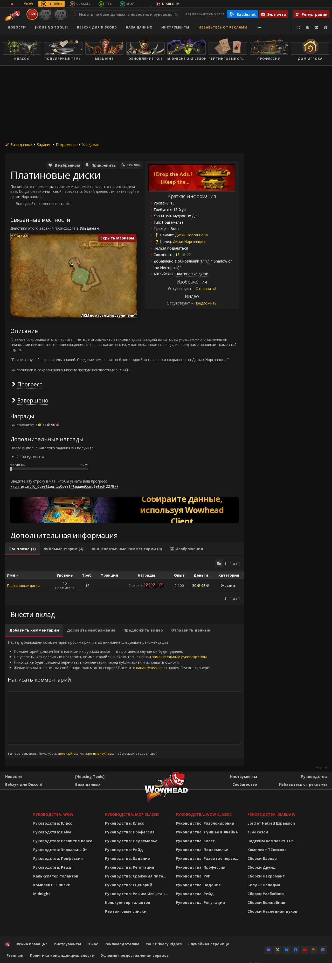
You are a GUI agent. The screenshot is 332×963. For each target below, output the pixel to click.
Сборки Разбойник (265, 893)
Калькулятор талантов (55, 876)
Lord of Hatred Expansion (271, 823)
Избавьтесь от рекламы (222, 27)
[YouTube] (305, 950)
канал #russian (149, 667)
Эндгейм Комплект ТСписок (273, 840)
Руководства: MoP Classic (132, 814)
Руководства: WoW (53, 814)
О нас (92, 943)
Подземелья (67, 144)
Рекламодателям (122, 943)
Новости (17, 27)
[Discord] (268, 950)
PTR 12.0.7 (60, 14)
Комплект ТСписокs (267, 849)
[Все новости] (12, 4)
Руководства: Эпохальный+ (60, 849)
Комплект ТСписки (52, 884)
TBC (108, 4)
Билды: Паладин (263, 884)
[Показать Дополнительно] (259, 27)
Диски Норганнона (191, 234)
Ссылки (134, 164)
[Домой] (7, 945)
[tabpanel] (124, 580)
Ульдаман (90, 144)
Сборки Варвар (262, 858)
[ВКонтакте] (323, 950)
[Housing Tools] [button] (51, 27)
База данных (139, 27)
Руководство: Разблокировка (205, 823)
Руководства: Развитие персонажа (65, 840)
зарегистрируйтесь (99, 753)
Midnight (41, 893)
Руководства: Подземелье (131, 840)
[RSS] (314, 950)
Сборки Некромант (266, 876)
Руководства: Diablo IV (271, 814)
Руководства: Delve (52, 832)
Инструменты (243, 776)
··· (143, 4)
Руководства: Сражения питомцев (137, 876)
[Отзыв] (316, 27)
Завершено (32, 400)
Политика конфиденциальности (62, 955)
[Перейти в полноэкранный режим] (298, 27)
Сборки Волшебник (266, 902)
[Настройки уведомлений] (307, 27)
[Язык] (325, 27)
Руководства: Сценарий (128, 884)
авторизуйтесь (68, 753)
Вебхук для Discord (97, 27)
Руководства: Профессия (58, 858)
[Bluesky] (286, 950)
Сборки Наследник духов (272, 911)
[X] (277, 950)
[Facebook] (296, 950)
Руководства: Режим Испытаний (137, 893)
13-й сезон (257, 832)
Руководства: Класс (52, 823)
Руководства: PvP (193, 876)
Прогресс (29, 384)
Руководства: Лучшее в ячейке (207, 832)
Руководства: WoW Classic (204, 814)
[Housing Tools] (90, 776)
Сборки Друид (261, 867)
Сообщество (244, 784)
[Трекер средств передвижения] (124, 510)
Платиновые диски (23, 585)
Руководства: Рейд (52, 867)
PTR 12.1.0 (46, 14)
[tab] (22, 548)
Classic (83, 4)
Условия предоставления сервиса (135, 955)
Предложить (205, 303)
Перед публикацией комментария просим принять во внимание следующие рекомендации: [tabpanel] (109, 697)
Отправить (205, 288)
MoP (130, 4)
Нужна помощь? (31, 943)
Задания (44, 144)
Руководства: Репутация (129, 867)
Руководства (314, 776)
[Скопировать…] (219, 563)
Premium (14, 955)
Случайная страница (208, 943)
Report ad (321, 767)
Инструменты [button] (175, 27)
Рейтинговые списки (126, 911)
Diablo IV (170, 4)
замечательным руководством (179, 656)
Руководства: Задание (127, 858)
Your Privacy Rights (164, 943)
